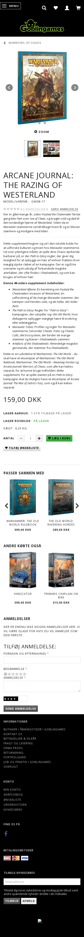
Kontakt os (13, 734)
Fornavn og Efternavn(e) (25, 653)
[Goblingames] (42, 25)
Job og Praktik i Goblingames (27, 762)
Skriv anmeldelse (64, 209)
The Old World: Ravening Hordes (61, 523)
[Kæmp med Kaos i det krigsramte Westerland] (42, 87)
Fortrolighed (15, 757)
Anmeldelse (13, 678)
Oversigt (11, 766)
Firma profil (13, 748)
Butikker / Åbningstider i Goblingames (35, 729)
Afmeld (29, 901)
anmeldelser (34, 209)
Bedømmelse (14, 669)
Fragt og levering (18, 743)
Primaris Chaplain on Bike (61, 595)
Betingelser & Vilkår (20, 738)
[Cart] (78, 7)
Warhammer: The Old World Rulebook (22, 523)
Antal (9, 438)
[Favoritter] (55, 7)
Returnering (14, 752)
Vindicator (23, 594)
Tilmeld (12, 901)
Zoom (44, 132)
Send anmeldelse (20, 709)
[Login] (67, 7)
